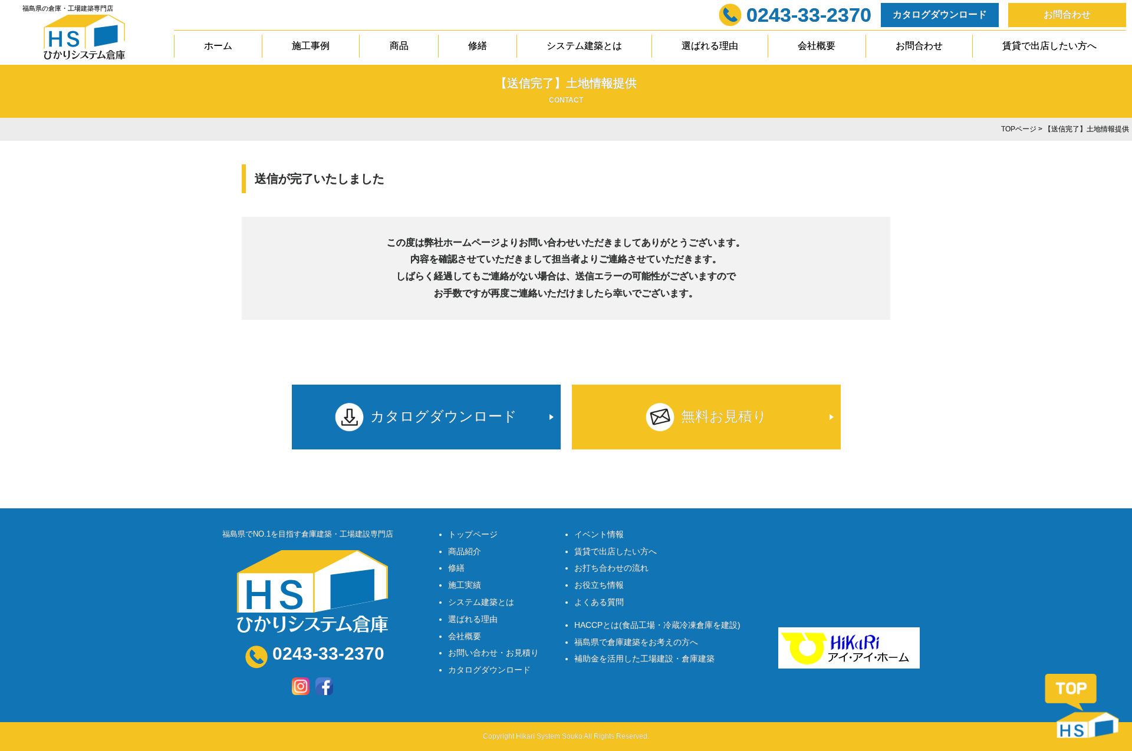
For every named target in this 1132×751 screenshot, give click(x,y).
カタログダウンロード (940, 14)
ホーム (218, 46)
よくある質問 (599, 602)
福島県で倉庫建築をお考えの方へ (636, 642)
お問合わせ (1067, 14)
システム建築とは (584, 46)
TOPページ (1018, 129)
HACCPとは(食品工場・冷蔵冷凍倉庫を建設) (657, 625)
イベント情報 (599, 534)
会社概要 (816, 46)
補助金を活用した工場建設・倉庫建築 (644, 658)
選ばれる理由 (710, 46)
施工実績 (464, 585)
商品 (399, 46)
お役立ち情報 (599, 585)
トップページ (473, 534)
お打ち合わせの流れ (611, 568)
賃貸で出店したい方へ (1049, 46)
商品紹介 (464, 551)
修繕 (477, 46)
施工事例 (311, 46)
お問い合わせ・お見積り (493, 652)
